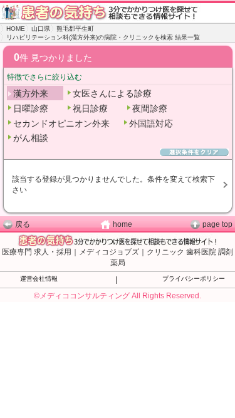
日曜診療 (30, 108)
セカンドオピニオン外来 (61, 123)
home (122, 224)
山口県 (40, 28)
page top (217, 224)
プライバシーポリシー (193, 278)
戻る (22, 224)
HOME (15, 28)
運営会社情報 (39, 278)
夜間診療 (149, 108)
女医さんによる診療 (112, 93)
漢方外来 (30, 93)
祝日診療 (90, 108)
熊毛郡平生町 (75, 28)
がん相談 (30, 138)
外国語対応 (151, 123)
